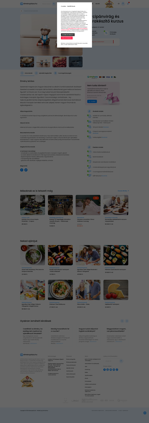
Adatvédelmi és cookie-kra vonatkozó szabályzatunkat (74, 29)
